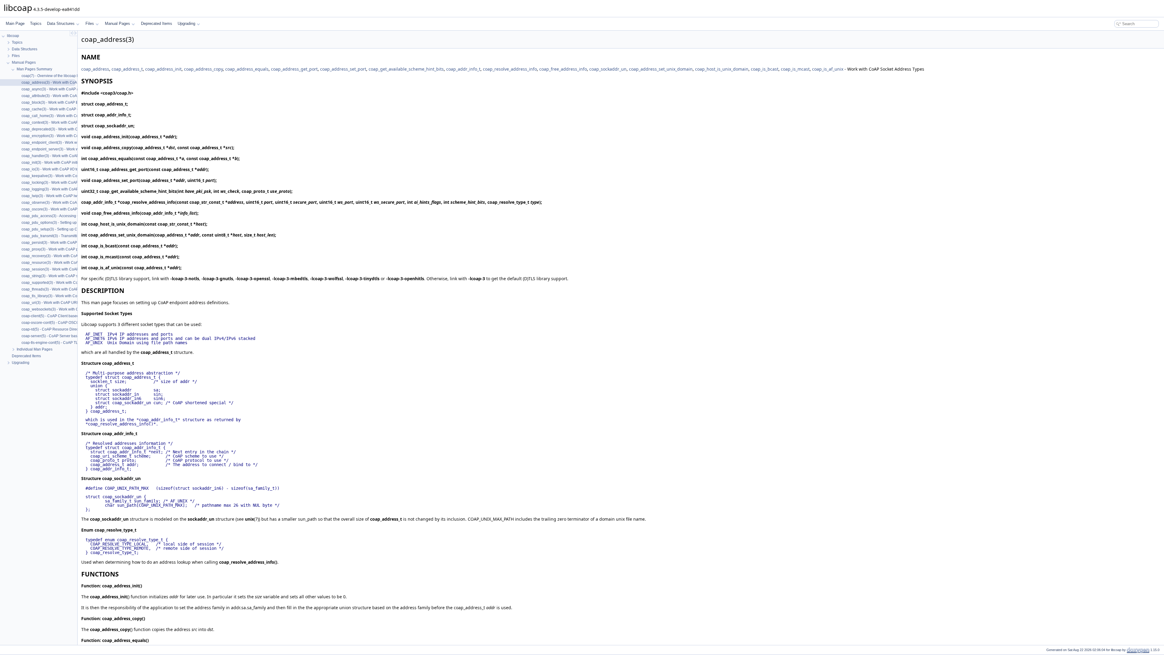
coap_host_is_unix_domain (721, 69)
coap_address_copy (203, 69)
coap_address (95, 69)
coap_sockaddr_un (608, 69)
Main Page (15, 23)
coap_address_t (127, 69)
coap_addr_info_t (463, 69)
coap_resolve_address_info (510, 69)
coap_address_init (163, 69)
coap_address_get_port (294, 69)
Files (89, 23)
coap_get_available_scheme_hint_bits (406, 69)
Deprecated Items (156, 23)
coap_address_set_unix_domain (661, 69)
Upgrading (186, 23)
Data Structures (61, 23)
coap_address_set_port (343, 69)
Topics (36, 23)
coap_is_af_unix (827, 69)
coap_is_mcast (795, 69)
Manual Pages (117, 23)
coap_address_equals (247, 69)
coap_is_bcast (764, 69)
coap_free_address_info (563, 69)
